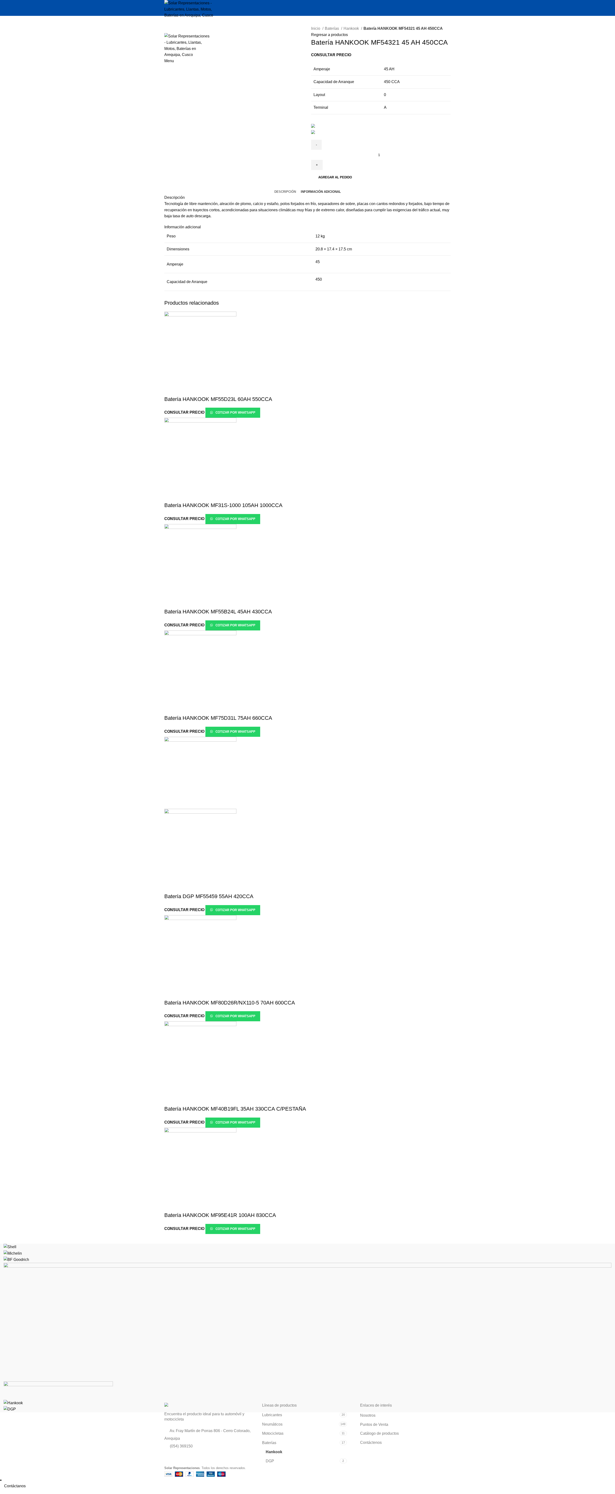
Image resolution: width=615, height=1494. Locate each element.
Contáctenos (371, 1442)
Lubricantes (272, 1415)
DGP (270, 1461)
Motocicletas (272, 1433)
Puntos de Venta (374, 1424)
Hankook (352, 28)
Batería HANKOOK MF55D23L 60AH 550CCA (218, 399)
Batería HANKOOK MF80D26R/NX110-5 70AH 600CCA (229, 1003)
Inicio (316, 28)
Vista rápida (170, 390)
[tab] (285, 192)
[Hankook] (13, 1403)
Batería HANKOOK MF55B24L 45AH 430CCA (218, 612)
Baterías (332, 28)
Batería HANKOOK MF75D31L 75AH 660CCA (218, 718)
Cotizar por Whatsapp (235, 412)
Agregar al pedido (335, 177)
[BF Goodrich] (16, 1259)
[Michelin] (13, 1253)
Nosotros (367, 1415)
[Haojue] (58, 1390)
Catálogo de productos (379, 1433)
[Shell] (10, 1247)
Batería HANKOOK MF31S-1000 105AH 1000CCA (223, 505)
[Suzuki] (307, 1322)
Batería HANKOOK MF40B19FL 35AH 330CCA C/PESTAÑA (235, 1109)
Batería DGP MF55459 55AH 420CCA (208, 896)
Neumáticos (272, 1424)
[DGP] (10, 1409)
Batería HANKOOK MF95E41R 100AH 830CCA (220, 1215)
